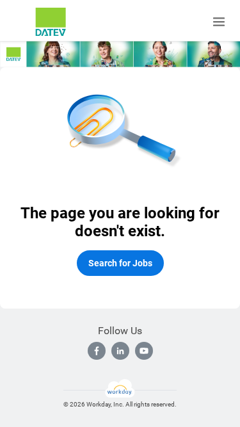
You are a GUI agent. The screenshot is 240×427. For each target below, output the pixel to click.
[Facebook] (97, 351)
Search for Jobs (120, 263)
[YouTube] (144, 351)
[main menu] (219, 22)
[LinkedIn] (120, 351)
